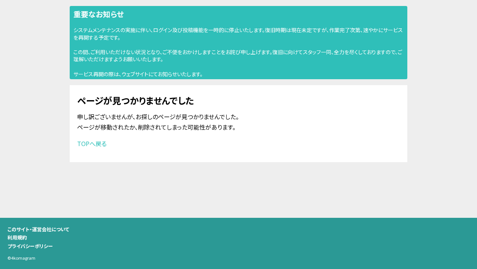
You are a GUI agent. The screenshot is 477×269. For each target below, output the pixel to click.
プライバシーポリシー (30, 246)
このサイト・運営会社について (38, 229)
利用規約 (17, 237)
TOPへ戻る (92, 143)
